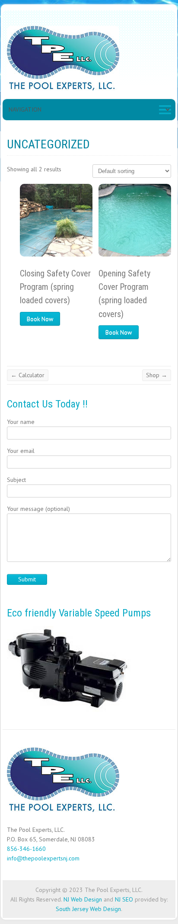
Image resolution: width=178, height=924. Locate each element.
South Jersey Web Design (88, 909)
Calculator (27, 375)
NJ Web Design (83, 899)
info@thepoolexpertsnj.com (43, 858)
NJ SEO (124, 899)
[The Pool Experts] (63, 60)
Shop (156, 375)
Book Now (40, 319)
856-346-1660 (26, 849)
